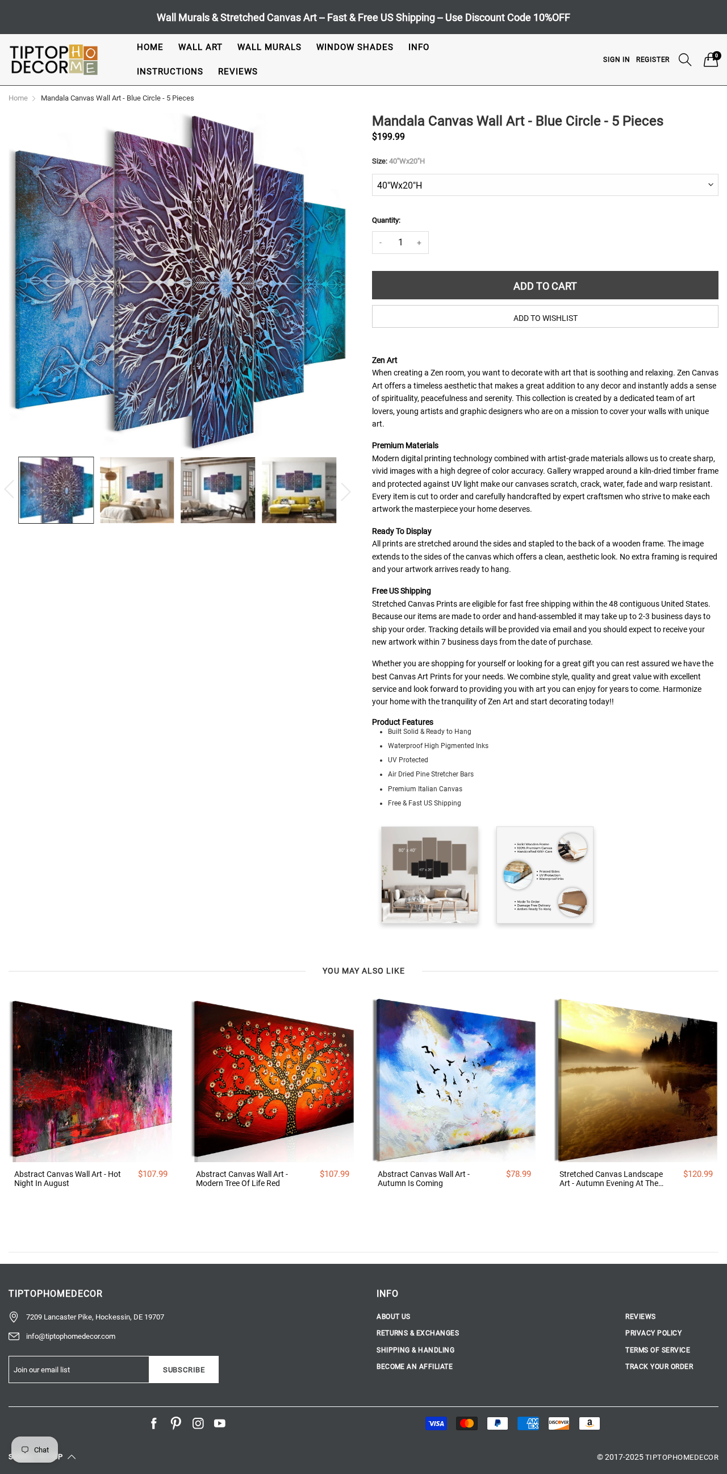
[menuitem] (150, 47)
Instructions (170, 71)
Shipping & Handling (415, 1350)
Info (418, 47)
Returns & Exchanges (418, 1333)
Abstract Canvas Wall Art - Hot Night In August (67, 1179)
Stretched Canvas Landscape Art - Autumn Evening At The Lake (611, 1179)
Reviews (238, 71)
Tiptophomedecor (681, 1457)
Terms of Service (657, 1350)
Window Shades (355, 47)
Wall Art (200, 47)
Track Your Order (659, 1367)
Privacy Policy (653, 1333)
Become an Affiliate (415, 1367)
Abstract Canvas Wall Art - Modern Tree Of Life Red (242, 1179)
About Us (394, 1317)
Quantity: (386, 220)
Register (653, 60)
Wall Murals (269, 47)
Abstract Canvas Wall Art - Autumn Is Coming (424, 1179)
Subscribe (184, 1370)
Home (150, 47)
